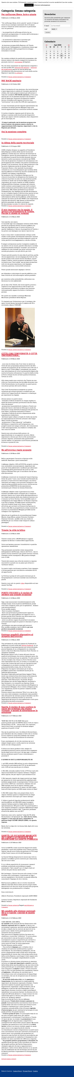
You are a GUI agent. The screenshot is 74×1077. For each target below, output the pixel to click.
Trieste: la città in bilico (13, 530)
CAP (45, 29)
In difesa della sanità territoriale (17, 142)
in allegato (18, 73)
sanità (26, 905)
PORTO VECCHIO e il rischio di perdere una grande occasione (16, 593)
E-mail (46, 26)
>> (69, 45)
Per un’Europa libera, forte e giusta (18, 14)
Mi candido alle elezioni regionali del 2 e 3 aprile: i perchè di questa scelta (18, 913)
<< (46, 45)
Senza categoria (13, 77)
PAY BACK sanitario (11, 80)
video (22, 583)
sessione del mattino (22, 67)
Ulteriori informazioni (42, 5)
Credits (35, 1071)
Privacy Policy (27, 1071)
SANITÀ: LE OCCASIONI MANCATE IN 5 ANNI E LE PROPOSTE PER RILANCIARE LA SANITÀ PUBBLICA (19, 837)
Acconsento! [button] (28, 5)
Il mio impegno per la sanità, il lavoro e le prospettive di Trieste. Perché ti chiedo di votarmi (17, 211)
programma (18, 62)
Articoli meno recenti (8, 1059)
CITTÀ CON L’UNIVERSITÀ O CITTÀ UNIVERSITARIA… (19, 354)
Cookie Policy (17, 1071)
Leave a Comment (25, 77)
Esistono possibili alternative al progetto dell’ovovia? (17, 635)
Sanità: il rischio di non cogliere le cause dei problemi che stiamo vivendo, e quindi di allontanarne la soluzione (19, 709)
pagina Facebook (27, 645)
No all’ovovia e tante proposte (16, 449)
